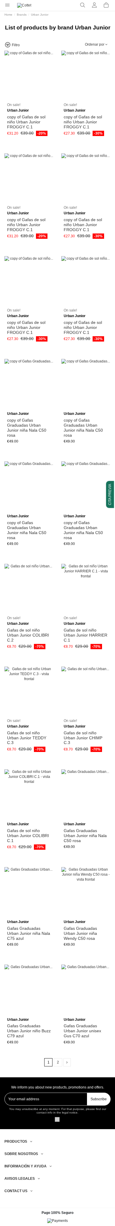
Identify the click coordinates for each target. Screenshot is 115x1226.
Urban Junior (18, 110)
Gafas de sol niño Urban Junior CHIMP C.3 (83, 737)
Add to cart (31, 99)
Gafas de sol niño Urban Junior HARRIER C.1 (85, 635)
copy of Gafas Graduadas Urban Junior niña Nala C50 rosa (26, 427)
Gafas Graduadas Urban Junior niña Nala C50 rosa (85, 835)
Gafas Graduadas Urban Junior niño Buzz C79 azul (29, 1030)
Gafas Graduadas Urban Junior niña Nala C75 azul (28, 933)
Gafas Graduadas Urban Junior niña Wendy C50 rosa (80, 933)
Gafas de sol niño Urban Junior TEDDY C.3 (26, 737)
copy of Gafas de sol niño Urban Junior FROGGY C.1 (26, 122)
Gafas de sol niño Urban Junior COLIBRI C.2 (28, 635)
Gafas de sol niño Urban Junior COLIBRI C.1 (28, 835)
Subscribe (99, 1099)
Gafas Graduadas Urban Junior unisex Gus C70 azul (82, 1030)
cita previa (110, 494)
